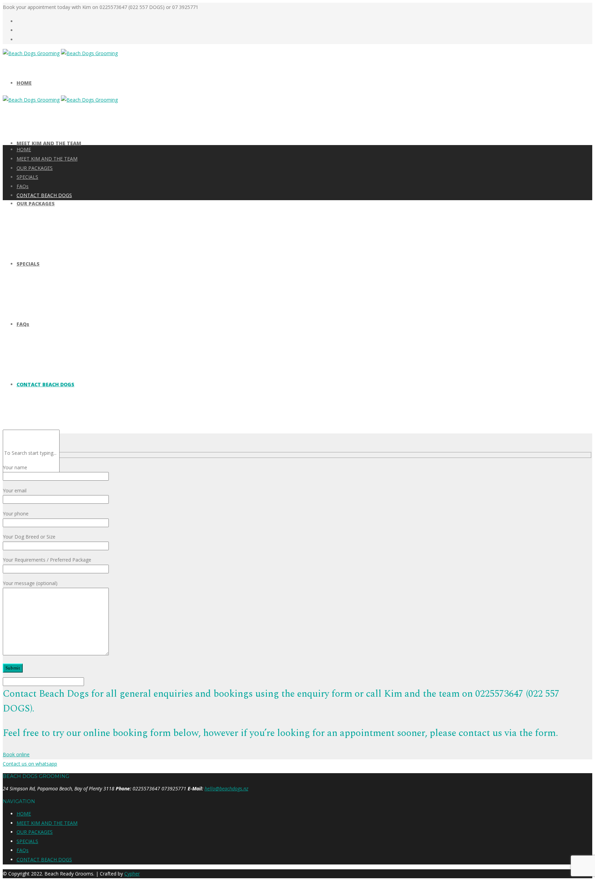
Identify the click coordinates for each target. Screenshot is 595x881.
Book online (16, 754)
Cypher (132, 873)
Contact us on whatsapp (30, 763)
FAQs (23, 324)
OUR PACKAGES (36, 203)
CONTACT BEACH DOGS (45, 384)
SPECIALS (28, 263)
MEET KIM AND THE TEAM (49, 143)
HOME (24, 83)
